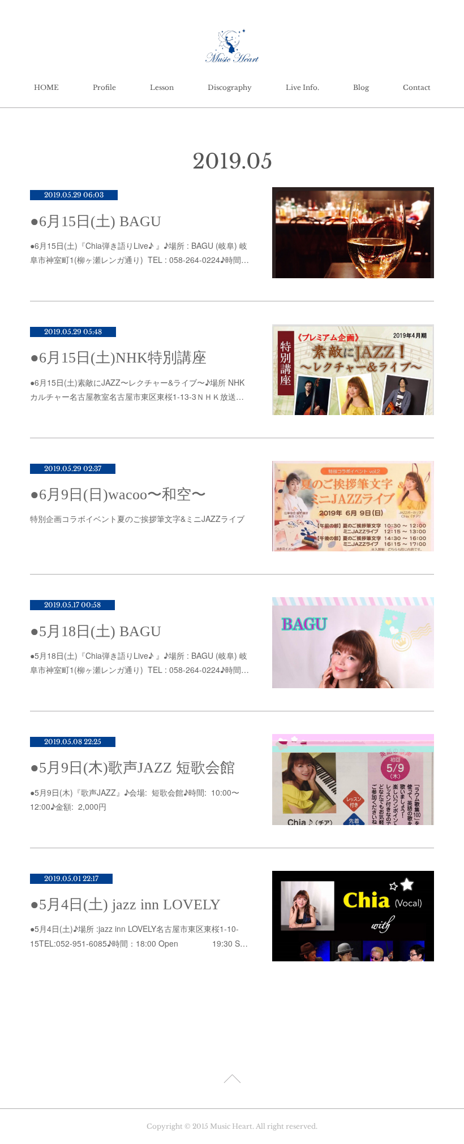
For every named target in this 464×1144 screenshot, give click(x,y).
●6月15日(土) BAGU (95, 221)
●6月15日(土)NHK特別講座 (118, 357)
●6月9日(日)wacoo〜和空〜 (118, 494)
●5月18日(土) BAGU (95, 631)
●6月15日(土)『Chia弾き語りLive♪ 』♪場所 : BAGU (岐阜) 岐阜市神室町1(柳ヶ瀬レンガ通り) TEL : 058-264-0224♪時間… (139, 252)
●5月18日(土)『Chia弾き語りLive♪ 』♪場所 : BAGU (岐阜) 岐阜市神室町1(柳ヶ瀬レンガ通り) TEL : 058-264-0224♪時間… (139, 662)
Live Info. (302, 87)
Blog (361, 87)
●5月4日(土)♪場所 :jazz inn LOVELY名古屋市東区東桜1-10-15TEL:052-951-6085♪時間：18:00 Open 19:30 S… (139, 935)
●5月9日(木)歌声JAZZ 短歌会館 (132, 767)
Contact (417, 87)
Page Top (232, 1080)
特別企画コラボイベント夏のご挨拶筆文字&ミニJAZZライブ (137, 518)
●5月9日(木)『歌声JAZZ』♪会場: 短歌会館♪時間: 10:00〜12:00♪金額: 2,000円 (134, 799)
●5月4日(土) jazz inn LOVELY (125, 904)
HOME (46, 87)
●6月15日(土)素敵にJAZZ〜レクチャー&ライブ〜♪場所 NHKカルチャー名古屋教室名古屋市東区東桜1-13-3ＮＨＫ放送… (137, 389)
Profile (104, 87)
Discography (230, 87)
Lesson (162, 87)
